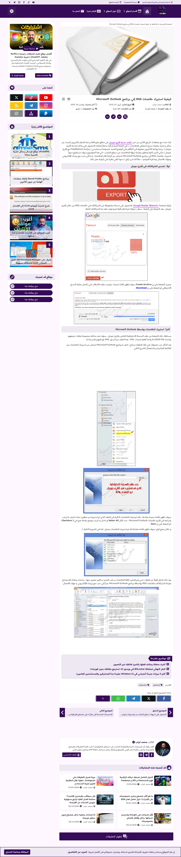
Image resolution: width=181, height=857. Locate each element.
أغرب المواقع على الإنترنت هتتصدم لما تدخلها (31, 234)
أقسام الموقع (131, 11)
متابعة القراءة (19, 75)
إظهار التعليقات (114, 836)
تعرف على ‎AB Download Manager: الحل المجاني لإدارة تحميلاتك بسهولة (31, 261)
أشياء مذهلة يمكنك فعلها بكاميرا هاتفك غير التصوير (139, 664)
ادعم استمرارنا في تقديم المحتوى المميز (156, 2)
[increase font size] (107, 116)
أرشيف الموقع (114, 2)
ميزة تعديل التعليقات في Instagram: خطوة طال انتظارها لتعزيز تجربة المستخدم (80, 780)
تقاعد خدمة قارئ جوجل (120, 142)
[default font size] (113, 116)
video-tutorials (42, 75)
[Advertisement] (116, 132)
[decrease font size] (119, 116)
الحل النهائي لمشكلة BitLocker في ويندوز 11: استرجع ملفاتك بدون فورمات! (127, 669)
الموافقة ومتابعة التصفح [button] (17, 852)
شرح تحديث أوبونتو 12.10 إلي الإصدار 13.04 (31, 207)
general (154, 24)
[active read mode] (125, 116)
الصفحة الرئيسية (166, 24)
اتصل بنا (76, 11)
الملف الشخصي (69, 755)
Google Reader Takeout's (145, 205)
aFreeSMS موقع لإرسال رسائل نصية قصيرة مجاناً (31, 153)
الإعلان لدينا (91, 11)
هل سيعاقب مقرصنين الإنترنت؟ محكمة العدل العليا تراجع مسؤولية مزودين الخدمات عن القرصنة (79, 799)
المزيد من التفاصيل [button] (77, 852)
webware (143, 685)
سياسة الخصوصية (130, 2)
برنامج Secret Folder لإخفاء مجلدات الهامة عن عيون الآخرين (31, 180)
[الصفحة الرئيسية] (147, 11)
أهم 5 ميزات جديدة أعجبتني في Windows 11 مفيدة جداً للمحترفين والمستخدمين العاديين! (120, 673)
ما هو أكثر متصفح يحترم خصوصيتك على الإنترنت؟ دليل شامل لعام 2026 (136, 797)
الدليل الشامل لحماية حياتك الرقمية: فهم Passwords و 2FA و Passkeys (136, 779)
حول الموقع (111, 11)
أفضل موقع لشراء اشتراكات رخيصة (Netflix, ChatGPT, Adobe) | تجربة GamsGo (31, 55)
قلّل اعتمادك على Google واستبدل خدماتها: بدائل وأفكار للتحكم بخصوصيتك (137, 817)
